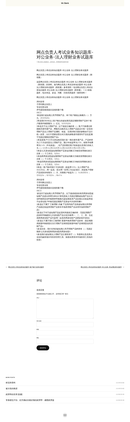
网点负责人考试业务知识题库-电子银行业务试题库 (26, 267)
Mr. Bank (65, 3)
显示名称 (39, 321)
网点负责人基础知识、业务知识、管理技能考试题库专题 (53, 62)
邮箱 (38, 329)
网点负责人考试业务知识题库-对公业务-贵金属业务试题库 (101, 267)
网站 (38, 338)
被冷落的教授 (11, 388)
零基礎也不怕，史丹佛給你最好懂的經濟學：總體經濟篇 (30, 400)
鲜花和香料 (10, 383)
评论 (38, 298)
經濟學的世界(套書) (14, 394)
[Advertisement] (65, 24)
